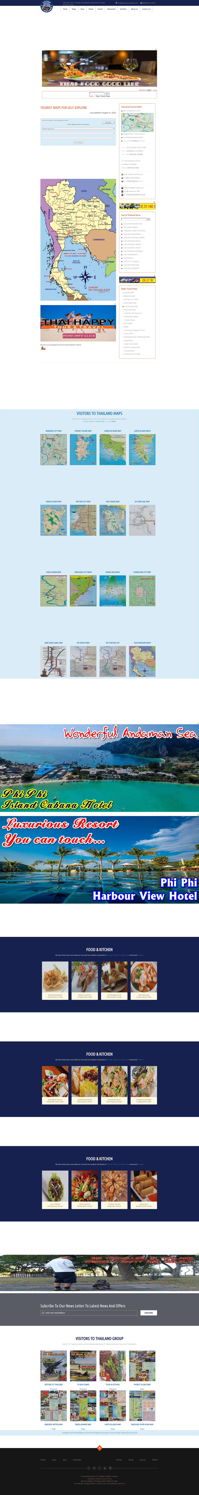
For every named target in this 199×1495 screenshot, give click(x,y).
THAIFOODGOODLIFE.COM (129, 1433)
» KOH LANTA (127, 333)
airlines (119, 1459)
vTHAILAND (65, 1433)
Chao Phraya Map (53, 572)
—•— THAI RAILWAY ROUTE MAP (133, 147)
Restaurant (111, 9)
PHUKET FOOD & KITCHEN (112, 1433)
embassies (77, 1459)
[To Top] (100, 1448)
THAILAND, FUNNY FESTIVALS (134, 231)
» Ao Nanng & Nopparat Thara (133, 330)
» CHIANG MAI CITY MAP (130, 354)
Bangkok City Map (54, 431)
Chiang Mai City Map (142, 572)
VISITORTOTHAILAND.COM (78, 1433)
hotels (42, 1459)
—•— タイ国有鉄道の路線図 (132, 154)
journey (143, 1459)
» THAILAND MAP (127, 292)
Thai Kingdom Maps (142, 643)
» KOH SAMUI (126, 323)
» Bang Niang (127, 340)
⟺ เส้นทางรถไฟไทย (129, 164)
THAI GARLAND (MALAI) (131, 241)
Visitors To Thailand (53, 1384)
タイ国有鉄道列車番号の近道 (134, 194)
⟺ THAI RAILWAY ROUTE (130, 161)
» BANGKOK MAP (128, 296)
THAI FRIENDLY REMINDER (133, 251)
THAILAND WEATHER (131, 265)
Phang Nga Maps (113, 572)
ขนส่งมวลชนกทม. (100, 421)
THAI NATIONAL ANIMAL (132, 244)
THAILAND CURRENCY (131, 268)
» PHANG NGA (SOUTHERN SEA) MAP (135, 337)
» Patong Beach (128, 351)
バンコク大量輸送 (111, 421)
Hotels (100, 9)
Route (91, 9)
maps (54, 1459)
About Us (134, 9)
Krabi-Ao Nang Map (112, 431)
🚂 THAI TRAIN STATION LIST (132, 174)
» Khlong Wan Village (129, 316)
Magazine (53, 1389)
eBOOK (155, 1459)
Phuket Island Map (83, 431)
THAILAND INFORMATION (132, 224)
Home (65, 9)
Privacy (98, 1478)
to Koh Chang (83, 1384)
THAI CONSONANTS (130, 254)
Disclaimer (91, 1478)
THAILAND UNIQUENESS (132, 234)
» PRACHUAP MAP (128, 310)
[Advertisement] (99, 31)
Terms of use (107, 1478)
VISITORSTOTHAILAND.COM (95, 1433)
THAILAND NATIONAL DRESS (133, 237)
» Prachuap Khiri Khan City (131, 313)
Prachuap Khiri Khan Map (142, 1424)
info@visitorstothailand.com (128, 3)
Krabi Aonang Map (83, 1424)
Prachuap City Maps (83, 572)
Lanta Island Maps (142, 431)
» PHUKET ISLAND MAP (130, 347)
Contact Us (146, 9)
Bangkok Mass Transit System (134, 134)
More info (121, 1483)
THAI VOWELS (128, 258)
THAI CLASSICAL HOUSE (132, 248)
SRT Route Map (83, 643)
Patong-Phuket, (112, 955)
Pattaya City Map (83, 501)
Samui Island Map (53, 501)
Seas (82, 9)
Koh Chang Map (113, 501)
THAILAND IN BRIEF (130, 227)
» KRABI (124, 327)
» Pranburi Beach (128, 320)
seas (64, 1459)
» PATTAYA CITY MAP (129, 299)
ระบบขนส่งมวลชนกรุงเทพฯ (133, 137)
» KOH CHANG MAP (129, 303)
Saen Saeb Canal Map (54, 643)
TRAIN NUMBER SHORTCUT (133, 188)
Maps (74, 9)
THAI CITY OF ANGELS (131, 261)
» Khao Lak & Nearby (129, 344)
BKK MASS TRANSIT (88, 421)
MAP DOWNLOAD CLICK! (131, 111)
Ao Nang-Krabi (124, 955)
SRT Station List (113, 643)
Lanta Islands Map (112, 1424)
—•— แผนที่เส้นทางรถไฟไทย (132, 151)
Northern (123, 9)
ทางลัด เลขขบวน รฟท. (131, 191)
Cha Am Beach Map (131, 306)
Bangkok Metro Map (54, 1424)
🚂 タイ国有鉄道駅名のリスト (132, 181)
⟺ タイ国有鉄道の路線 (130, 168)
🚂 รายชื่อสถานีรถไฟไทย (130, 178)
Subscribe (148, 1313)
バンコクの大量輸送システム (134, 141)
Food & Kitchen (113, 1384)
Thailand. (141, 955)
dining (130, 1459)
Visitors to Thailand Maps (99, 413)
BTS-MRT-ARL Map (142, 501)
